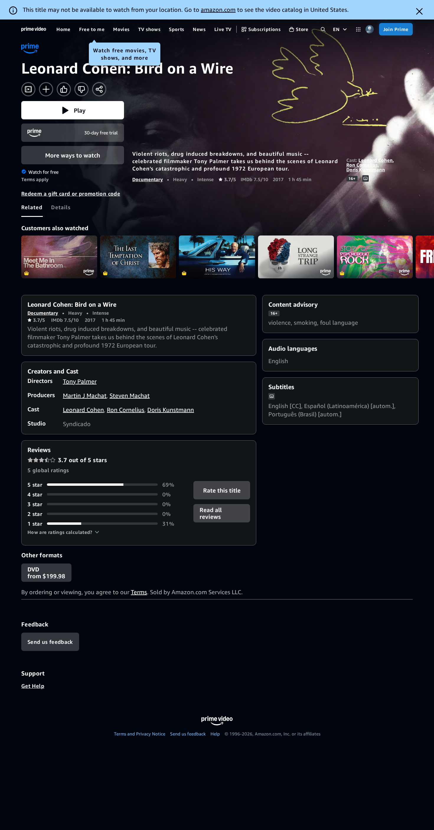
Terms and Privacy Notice (139, 733)
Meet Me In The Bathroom (59, 256)
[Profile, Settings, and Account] (370, 29)
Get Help (32, 686)
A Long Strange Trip (296, 256)
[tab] (32, 207)
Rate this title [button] (221, 490)
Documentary (147, 179)
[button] (72, 110)
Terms (139, 592)
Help (215, 733)
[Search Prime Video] (323, 29)
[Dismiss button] (419, 11)
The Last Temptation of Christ (138, 256)
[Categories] (358, 29)
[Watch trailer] (28, 89)
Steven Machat (130, 395)
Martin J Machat (85, 395)
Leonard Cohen (375, 160)
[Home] (33, 29)
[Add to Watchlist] (46, 89)
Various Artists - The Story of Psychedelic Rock (375, 256)
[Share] (99, 89)
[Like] (64, 89)
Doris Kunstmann (365, 170)
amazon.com (218, 9)
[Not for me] (81, 89)
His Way (217, 256)
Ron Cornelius (362, 165)
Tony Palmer (80, 381)
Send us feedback (188, 733)
